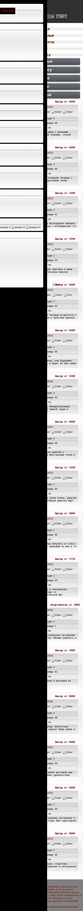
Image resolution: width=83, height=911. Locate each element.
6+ (39, 227)
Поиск (6, 11)
